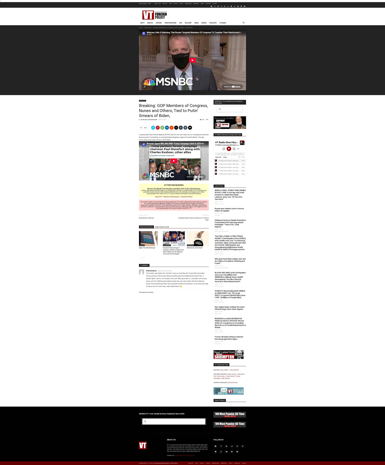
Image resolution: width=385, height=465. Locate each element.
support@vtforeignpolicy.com (185, 455)
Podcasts (213, 23)
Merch (202, 3)
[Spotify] (231, 6)
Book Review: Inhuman (146, 218)
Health (150, 23)
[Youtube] (244, 6)
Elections (142, 245)
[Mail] (218, 6)
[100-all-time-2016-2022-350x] (230, 427)
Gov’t (142, 23)
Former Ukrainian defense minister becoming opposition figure (229, 338)
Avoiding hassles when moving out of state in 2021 (193, 219)
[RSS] (227, 6)
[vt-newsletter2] (229, 394)
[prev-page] (140, 258)
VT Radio (222, 23)
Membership (188, 3)
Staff (170, 3)
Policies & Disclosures (171, 197)
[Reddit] (221, 6)
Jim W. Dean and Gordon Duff (149, 119)
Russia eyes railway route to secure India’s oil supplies (229, 210)
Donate (181, 3)
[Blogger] (211, 6)
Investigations (170, 23)
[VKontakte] (237, 6)
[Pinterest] (158, 128)
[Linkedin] (167, 128)
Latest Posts (219, 186)
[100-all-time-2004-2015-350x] (230, 417)
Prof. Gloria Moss (219, 376)
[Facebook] (214, 6)
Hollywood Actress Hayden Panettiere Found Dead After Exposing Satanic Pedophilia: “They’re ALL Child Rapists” (230, 223)
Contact (215, 3)
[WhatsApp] (162, 128)
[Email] (176, 128)
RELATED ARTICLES (146, 227)
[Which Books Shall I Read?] (198, 238)
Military (188, 23)
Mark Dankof (230, 376)
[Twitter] (234, 6)
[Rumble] (224, 6)
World (204, 23)
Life (180, 23)
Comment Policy (186, 197)
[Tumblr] (185, 128)
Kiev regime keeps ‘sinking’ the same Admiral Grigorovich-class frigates (230, 308)
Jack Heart (241, 374)
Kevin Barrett (234, 370)
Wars (196, 23)
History (159, 23)
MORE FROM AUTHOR (162, 227)
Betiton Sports (174, 463)
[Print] (181, 128)
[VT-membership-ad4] (230, 128)
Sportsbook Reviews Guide (161, 463)
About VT (165, 3)
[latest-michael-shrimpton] (229, 358)
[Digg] (190, 128)
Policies (175, 3)
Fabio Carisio (232, 374)
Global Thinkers (220, 400)
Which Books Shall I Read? (195, 248)
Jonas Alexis (224, 370)
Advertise (208, 3)
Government (147, 27)
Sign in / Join (157, 3)
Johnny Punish (233, 382)
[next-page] (143, 258)
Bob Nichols (226, 378)
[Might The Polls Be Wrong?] (150, 238)
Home (140, 27)
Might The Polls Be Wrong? (147, 248)
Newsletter (196, 3)
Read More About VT (193, 451)
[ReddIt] (172, 128)
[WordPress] (241, 6)
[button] (243, 23)
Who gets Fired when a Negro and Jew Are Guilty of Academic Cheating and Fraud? (230, 261)
